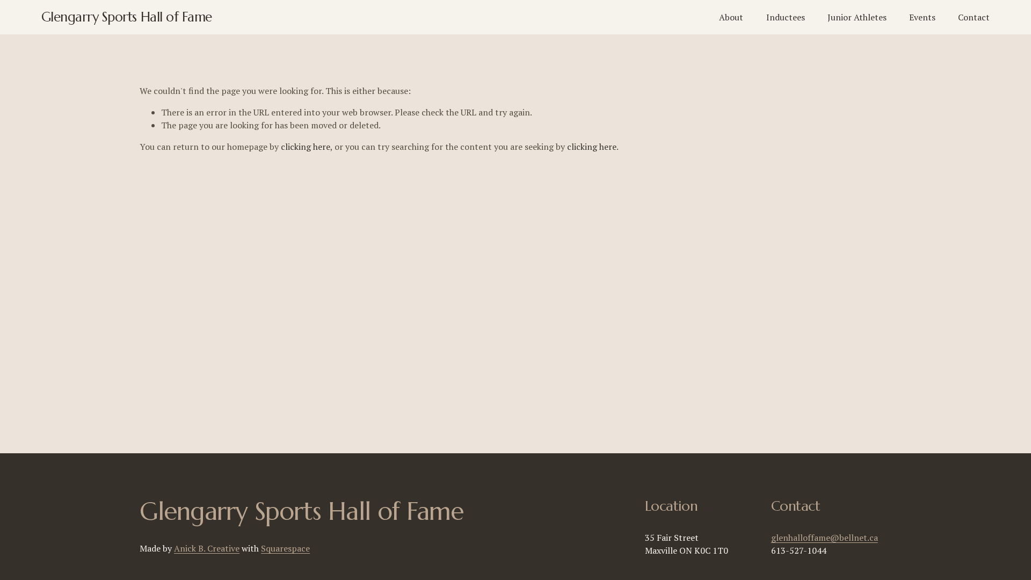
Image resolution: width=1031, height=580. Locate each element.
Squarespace (285, 548)
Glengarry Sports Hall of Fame (126, 17)
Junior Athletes (857, 17)
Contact (974, 17)
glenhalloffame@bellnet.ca (824, 537)
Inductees (785, 17)
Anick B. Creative (206, 548)
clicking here (305, 147)
